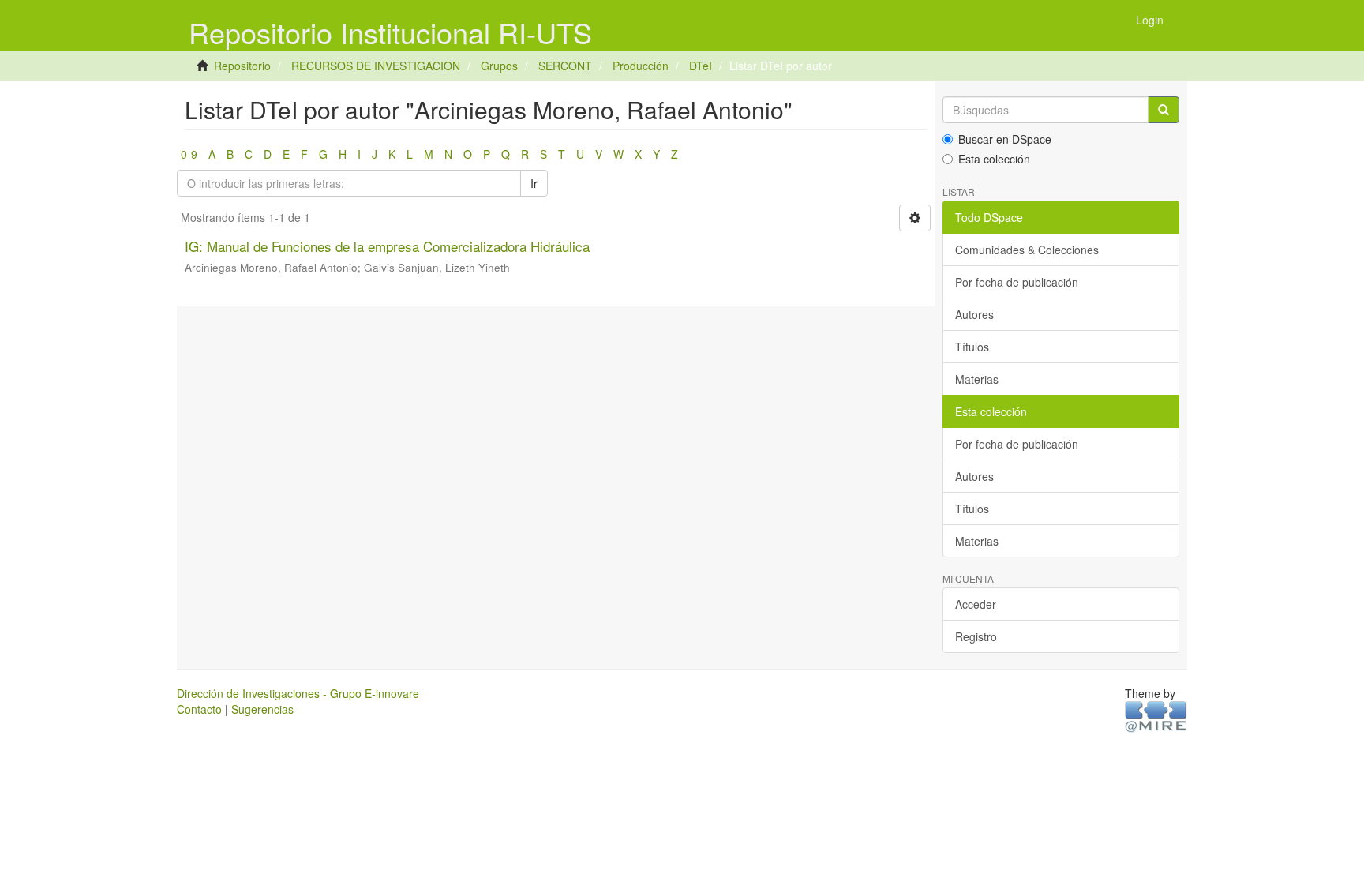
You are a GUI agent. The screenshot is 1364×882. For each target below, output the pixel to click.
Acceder (975, 604)
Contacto (199, 709)
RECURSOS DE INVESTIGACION (375, 65)
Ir (534, 183)
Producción (641, 65)
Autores (974, 314)
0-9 (189, 154)
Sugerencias (262, 709)
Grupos (499, 65)
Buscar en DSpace (1004, 139)
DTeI (700, 65)
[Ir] (1163, 109)
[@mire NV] (1156, 716)
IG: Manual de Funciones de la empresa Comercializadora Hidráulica (387, 246)
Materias (977, 379)
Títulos (972, 347)
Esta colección (994, 159)
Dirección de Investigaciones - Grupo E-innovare (298, 693)
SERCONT (565, 65)
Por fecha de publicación (1016, 282)
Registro (976, 636)
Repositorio (242, 65)
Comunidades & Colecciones (1027, 249)
